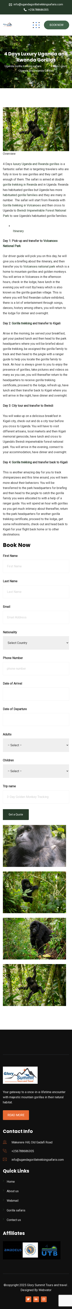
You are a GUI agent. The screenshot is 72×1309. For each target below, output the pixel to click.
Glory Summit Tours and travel (47, 1285)
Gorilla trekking (22, 323)
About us (13, 1191)
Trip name (9, 786)
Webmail (12, 1200)
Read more (15, 1115)
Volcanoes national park (39, 266)
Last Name (10, 581)
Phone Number (13, 658)
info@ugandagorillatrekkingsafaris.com (38, 4)
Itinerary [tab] (18, 231)
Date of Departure (15, 709)
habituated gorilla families (20, 195)
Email (6, 606)
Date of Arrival (12, 683)
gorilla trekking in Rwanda (20, 184)
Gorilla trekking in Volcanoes (22, 205)
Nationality (10, 632)
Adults (7, 734)
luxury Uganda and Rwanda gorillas (35, 164)
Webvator (45, 1290)
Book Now (56, 24)
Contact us (14, 1220)
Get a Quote (16, 814)
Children (8, 760)
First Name (10, 556)
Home (11, 1181)
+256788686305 (38, 9)
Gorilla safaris (16, 1210)
